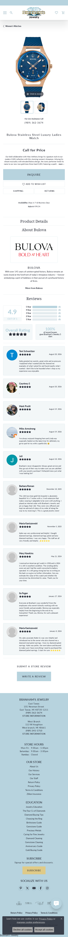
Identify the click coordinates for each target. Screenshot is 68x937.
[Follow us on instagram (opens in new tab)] (47, 888)
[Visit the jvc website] (28, 903)
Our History (34, 770)
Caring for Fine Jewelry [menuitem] (34, 834)
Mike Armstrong (27, 428)
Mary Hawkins (26, 553)
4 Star (28, 310)
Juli (21, 456)
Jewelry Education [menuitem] (34, 806)
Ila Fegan (23, 593)
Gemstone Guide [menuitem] (34, 826)
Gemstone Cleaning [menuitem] (34, 842)
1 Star (28, 319)
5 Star (28, 307)
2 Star (28, 316)
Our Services (34, 774)
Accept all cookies (44, 929)
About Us (34, 766)
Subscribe (34, 870)
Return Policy (34, 782)
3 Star (28, 313)
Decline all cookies (22, 929)
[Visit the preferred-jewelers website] (39, 903)
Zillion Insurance (34, 793)
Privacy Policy (34, 786)
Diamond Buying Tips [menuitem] (34, 814)
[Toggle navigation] (5, 12)
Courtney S (24, 383)
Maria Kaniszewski (28, 523)
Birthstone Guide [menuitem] (34, 822)
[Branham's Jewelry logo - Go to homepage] (34, 13)
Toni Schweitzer (27, 351)
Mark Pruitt (25, 406)
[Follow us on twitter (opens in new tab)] (27, 888)
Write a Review (34, 676)
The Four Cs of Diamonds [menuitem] (34, 810)
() (60, 307)
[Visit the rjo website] (49, 903)
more (61, 164)
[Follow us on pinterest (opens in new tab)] (20, 888)
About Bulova (34, 229)
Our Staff (34, 778)
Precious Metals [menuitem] (34, 830)
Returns (50, 191)
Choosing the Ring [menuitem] (34, 818)
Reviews (34, 298)
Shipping (18, 191)
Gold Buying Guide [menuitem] (34, 850)
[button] (11, 12)
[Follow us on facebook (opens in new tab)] (40, 888)
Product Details (34, 221)
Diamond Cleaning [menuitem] (34, 838)
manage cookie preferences (31, 922)
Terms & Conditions (34, 789)
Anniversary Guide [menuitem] (34, 846)
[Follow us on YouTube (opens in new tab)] (34, 888)
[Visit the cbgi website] (19, 903)
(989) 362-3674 (34, 122)
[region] (34, 67)
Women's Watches (13, 26)
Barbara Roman (26, 486)
